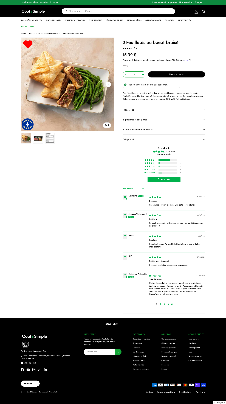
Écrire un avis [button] (164, 179)
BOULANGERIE (95, 20)
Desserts (136, 348)
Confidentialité (185, 392)
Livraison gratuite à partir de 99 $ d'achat (39, 2)
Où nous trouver (168, 343)
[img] (155, 197)
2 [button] (160, 304)
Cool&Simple (32, 392)
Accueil (24, 33)
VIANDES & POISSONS (75, 20)
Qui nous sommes (168, 339)
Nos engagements (169, 348)
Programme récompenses (164, 2)
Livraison (192, 343)
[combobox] (118, 11)
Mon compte (193, 339)
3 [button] (164, 304)
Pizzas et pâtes (139, 361)
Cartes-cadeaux (195, 361)
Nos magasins (185, 2)
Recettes (165, 365)
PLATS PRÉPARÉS (53, 20)
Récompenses (194, 348)
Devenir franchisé (168, 356)
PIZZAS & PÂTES (134, 20)
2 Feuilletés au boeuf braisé (73, 33)
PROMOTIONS (27, 27)
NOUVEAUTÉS (184, 20)
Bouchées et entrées (141, 339)
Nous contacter (195, 356)
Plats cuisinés (138, 365)
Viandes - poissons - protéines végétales (44, 33)
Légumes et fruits (140, 356)
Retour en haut (112, 324)
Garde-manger (139, 352)
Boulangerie (137, 343)
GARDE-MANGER (153, 20)
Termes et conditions (166, 392)
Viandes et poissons (141, 369)
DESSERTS (169, 20)
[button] (204, 12)
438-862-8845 (30, 363)
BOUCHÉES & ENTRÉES (31, 20)
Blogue (164, 369)
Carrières (165, 361)
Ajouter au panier (176, 74)
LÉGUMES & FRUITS (114, 20)
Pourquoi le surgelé (169, 352)
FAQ (190, 352)
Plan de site (200, 392)
